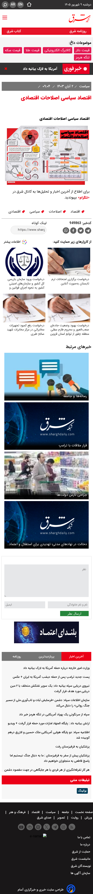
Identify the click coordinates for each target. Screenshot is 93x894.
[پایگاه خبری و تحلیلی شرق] (79, 18)
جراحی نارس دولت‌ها (72, 495)
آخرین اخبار (76, 656)
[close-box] (6, 69)
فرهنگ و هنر (17, 812)
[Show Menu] (5, 15)
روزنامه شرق (77, 31)
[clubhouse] (29, 827)
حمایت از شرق (81, 851)
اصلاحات (56, 211)
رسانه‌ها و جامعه (75, 396)
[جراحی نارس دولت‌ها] (46, 475)
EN (20, 4)
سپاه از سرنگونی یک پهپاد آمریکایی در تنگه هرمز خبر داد (54, 714)
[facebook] (73, 231)
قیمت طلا (32, 50)
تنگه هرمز (83, 57)
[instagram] (63, 827)
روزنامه (17, 656)
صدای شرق (44, 817)
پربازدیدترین (46, 656)
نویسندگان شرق (81, 866)
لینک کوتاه (39, 223)
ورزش (88, 817)
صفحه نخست (83, 812)
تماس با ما (84, 837)
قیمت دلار (83, 50)
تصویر (61, 817)
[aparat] (38, 827)
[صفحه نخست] (28, 5)
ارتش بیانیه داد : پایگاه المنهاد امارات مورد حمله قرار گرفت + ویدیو (49, 723)
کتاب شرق (14, 31)
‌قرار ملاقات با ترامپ (73, 445)
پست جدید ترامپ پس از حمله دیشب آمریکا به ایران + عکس (51, 677)
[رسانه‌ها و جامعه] (46, 377)
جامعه (65, 812)
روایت (74, 817)
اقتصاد (76, 211)
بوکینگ (82, 791)
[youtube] (21, 827)
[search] (5, 4)
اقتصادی (15, 211)
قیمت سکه (12, 50)
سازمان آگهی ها (81, 873)
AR (13, 4)
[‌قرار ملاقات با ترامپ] (46, 426)
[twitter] (80, 231)
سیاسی (35, 211)
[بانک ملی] (46, 642)
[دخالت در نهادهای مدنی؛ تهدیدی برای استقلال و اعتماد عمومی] (46, 525)
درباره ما (85, 844)
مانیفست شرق (81, 858)
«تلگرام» (83, 197)
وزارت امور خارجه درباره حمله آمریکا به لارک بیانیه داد (56, 668)
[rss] (72, 827)
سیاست (84, 86)
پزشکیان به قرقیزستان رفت (72, 746)
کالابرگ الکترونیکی (58, 50)
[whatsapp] (66, 230)
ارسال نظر (74, 613)
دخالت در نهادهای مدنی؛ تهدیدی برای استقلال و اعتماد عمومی (48, 544)
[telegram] (88, 231)
